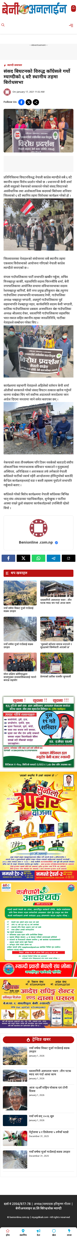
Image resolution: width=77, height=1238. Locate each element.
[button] (3, 25)
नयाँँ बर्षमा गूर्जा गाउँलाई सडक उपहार (18, 646)
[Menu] (72, 25)
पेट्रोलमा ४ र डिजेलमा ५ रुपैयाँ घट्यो (49, 1132)
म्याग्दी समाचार (14, 65)
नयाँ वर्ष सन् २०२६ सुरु (41, 1116)
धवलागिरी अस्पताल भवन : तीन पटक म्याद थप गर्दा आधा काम (56, 601)
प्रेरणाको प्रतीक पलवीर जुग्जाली (55, 677)
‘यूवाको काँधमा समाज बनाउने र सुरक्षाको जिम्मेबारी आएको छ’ (56, 646)
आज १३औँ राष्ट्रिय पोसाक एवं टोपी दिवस (48, 1089)
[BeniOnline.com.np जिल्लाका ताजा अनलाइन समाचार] (35, 8)
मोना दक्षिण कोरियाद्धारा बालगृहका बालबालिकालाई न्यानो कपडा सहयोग (20, 677)
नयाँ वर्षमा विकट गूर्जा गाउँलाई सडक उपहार (18, 610)
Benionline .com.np (36, 542)
